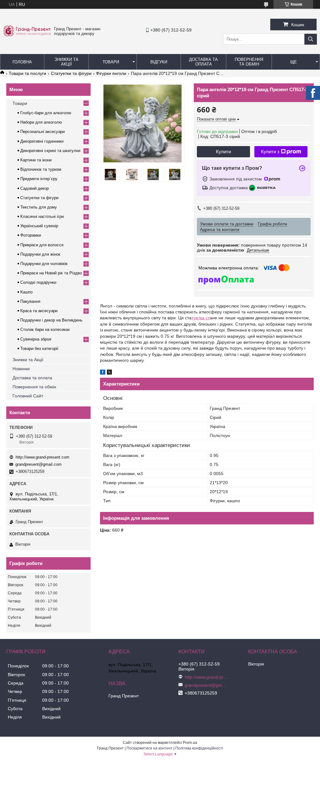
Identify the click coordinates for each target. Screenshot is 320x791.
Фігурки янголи (111, 73)
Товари (110, 62)
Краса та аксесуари (39, 310)
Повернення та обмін (249, 61)
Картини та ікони (36, 160)
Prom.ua (190, 742)
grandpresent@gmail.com (38, 464)
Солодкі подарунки (38, 282)
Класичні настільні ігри (42, 216)
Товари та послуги (27, 73)
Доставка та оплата (32, 377)
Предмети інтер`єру (39, 178)
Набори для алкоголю (41, 122)
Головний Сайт (27, 395)
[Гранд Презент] (27, 34)
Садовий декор (34, 188)
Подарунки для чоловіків (44, 263)
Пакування (30, 301)
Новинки (21, 368)
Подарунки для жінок (40, 254)
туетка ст (201, 317)
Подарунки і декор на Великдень (51, 320)
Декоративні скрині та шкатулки (50, 150)
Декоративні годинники (41, 141)
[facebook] (102, 373)
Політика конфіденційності (199, 748)
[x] (109, 373)
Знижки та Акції (66, 61)
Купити (223, 151)
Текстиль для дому (38, 207)
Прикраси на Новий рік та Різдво (51, 273)
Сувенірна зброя (35, 339)
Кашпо (26, 292)
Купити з (270, 151)
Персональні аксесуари (42, 131)
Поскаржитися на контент (149, 748)
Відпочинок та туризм (40, 169)
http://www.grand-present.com (42, 457)
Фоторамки (30, 235)
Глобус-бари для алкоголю (45, 113)
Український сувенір (39, 226)
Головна (22, 62)
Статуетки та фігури (71, 73)
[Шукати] (310, 39)
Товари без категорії (39, 348)
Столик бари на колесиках (45, 329)
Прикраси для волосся (41, 245)
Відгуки (158, 62)
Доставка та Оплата (203, 61)
